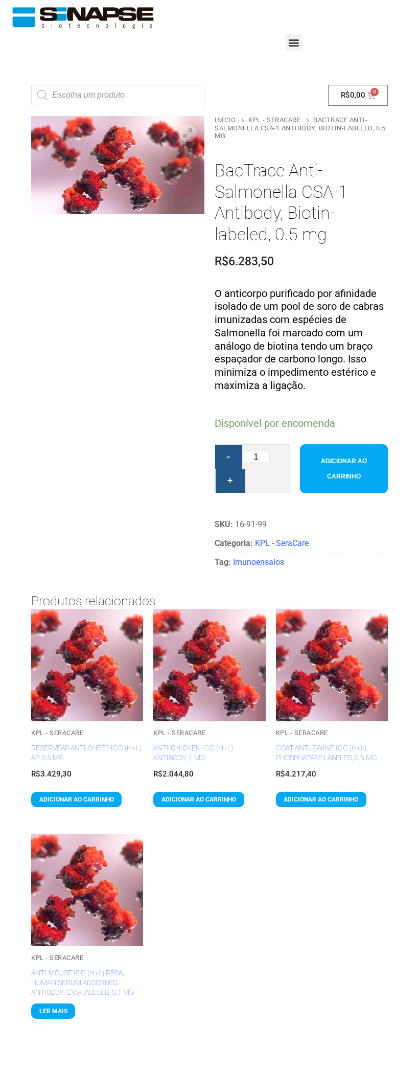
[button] (294, 42)
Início (225, 120)
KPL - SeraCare (274, 120)
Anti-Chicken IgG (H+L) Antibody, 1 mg (193, 753)
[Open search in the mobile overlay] (117, 95)
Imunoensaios (258, 562)
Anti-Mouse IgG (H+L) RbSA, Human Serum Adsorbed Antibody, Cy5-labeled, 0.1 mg (82, 982)
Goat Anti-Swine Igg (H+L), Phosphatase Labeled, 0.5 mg (326, 753)
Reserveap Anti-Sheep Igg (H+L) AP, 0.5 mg (86, 753)
